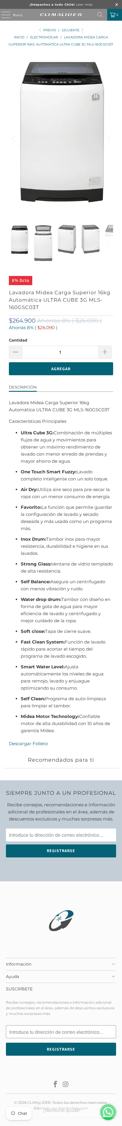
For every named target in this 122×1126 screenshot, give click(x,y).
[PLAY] (61, 139)
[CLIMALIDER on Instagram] (65, 1084)
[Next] (107, 139)
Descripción (23, 387)
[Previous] (14, 139)
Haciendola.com (73, 1108)
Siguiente (71, 30)
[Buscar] (100, 14)
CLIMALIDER (39, 1102)
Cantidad (18, 340)
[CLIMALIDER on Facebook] (55, 1084)
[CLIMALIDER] (61, 15)
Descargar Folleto (28, 743)
